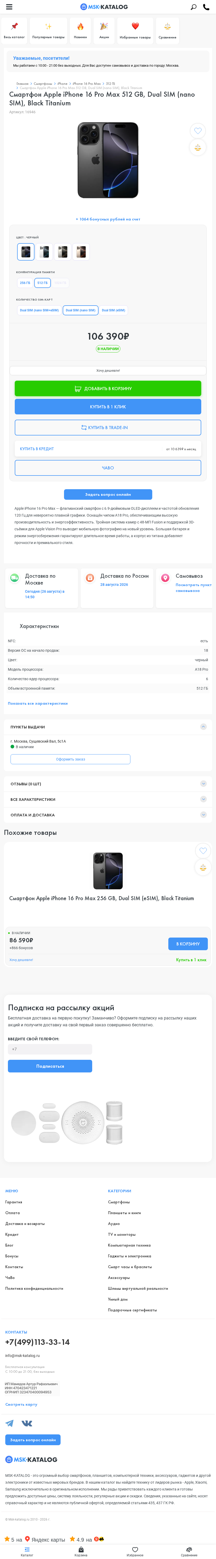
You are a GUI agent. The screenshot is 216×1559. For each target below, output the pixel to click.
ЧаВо (10, 1277)
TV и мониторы (122, 1234)
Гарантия (13, 1202)
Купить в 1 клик (191, 960)
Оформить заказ (70, 759)
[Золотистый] (81, 252)
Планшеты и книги (124, 1212)
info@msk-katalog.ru (22, 1356)
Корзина (81, 1555)
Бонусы (11, 1256)
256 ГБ (25, 283)
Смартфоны (119, 1202)
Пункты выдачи (28, 727)
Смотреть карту (21, 1404)
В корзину (188, 944)
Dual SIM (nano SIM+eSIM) (39, 310)
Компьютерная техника (129, 1245)
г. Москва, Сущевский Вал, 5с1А (38, 741)
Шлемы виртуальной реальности (138, 1288)
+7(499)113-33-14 (37, 1342)
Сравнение (167, 37)
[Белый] (44, 252)
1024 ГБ (60, 283)
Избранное (135, 1555)
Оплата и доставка (33, 815)
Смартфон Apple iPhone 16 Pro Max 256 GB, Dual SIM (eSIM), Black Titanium (101, 898)
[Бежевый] (62, 252)
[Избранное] (197, 131)
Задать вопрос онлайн (108, 494)
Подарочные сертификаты (132, 1310)
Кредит (12, 1234)
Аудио (114, 1223)
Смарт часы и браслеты (130, 1266)
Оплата (12, 1212)
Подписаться (50, 1066)
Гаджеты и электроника (129, 1256)
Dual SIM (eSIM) (113, 310)
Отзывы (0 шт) (26, 784)
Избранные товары (135, 37)
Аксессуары (119, 1277)
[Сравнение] (197, 147)
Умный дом (117, 1299)
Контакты (14, 1266)
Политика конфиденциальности (34, 1288)
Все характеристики (33, 799)
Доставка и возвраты (25, 1223)
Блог (9, 1245)
